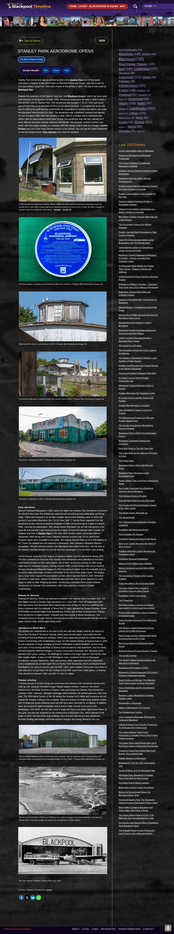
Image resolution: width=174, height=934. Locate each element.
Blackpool (131, 59)
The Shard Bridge (127, 517)
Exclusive (143, 90)
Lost (123, 113)
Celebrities (146, 69)
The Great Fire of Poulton (130, 346)
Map (122, 6)
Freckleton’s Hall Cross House (132, 596)
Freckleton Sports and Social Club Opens (137, 539)
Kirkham (124, 109)
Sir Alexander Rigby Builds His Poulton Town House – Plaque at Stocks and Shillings (136, 269)
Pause (56, 70)
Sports (135, 126)
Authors (149, 54)
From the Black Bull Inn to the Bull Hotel (137, 501)
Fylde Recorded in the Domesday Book (136, 583)
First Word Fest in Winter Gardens (134, 783)
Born (126, 69)
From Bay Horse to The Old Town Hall (136, 448)
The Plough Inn (126, 600)
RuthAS (57, 210)
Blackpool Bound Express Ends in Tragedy (138, 651)
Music (142, 117)
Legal (85, 929)
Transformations (129, 929)
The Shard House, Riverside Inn (133, 513)
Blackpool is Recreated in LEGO (133, 668)
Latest (83, 6)
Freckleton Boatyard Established (133, 559)
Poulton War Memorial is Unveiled (134, 405)
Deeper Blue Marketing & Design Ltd (19, 929)
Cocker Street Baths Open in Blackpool (136, 151)
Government (138, 98)
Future (123, 99)
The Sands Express (128, 656)
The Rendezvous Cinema (130, 712)
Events (127, 90)
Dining (149, 77)
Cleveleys (127, 73)
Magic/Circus (127, 118)
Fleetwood (128, 94)
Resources (108, 929)
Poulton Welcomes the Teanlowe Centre (137, 393)
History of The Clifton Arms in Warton (135, 563)
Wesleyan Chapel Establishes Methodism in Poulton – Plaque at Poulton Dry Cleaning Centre (137, 258)
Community (130, 77)
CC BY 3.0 (67, 210)
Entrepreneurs (132, 85)
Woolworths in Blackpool (130, 703)
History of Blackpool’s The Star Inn (134, 708)
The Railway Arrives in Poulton (133, 496)
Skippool (122, 127)
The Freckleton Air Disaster (131, 534)
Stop (67, 70)
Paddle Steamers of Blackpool (132, 758)
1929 (102, 40)
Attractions (130, 54)
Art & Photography (130, 50)
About (76, 929)
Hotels (144, 103)
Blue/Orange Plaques (103, 6)
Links (95, 929)
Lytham (137, 113)
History (127, 103)
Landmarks (143, 108)
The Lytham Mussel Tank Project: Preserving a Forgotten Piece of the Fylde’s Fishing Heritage (138, 735)
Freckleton (144, 95)
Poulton (126, 122)
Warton (140, 131)
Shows (143, 122)
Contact (148, 929)
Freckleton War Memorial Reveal (133, 530)
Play (46, 70)
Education (127, 81)
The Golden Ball (126, 461)
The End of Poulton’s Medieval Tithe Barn (137, 373)
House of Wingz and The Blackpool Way (137, 771)
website (49, 890)
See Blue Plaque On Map (31, 59)
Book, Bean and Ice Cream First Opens (136, 787)
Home (73, 6)
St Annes (127, 131)
